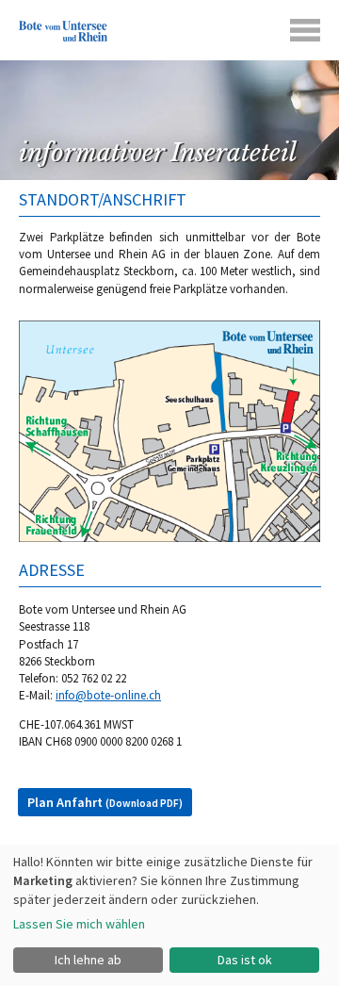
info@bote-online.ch (108, 695)
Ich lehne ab (88, 959)
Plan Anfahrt (105, 802)
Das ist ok (245, 959)
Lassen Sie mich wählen (79, 923)
